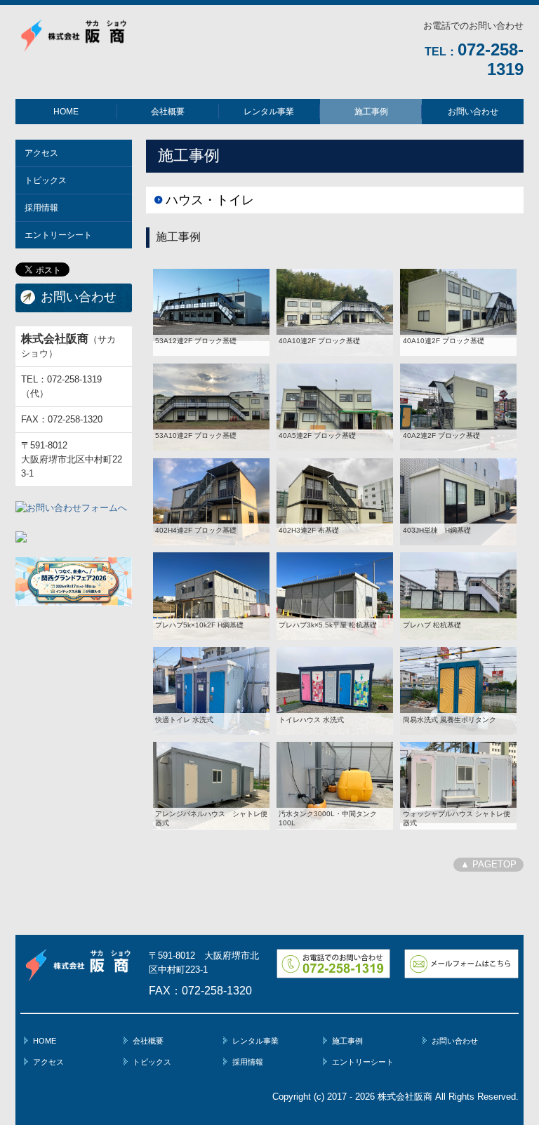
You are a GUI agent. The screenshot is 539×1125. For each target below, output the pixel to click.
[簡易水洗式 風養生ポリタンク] (458, 690)
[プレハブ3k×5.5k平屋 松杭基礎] (335, 595)
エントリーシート (58, 235)
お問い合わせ (473, 112)
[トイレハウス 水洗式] (335, 690)
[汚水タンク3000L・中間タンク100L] (335, 785)
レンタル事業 (269, 112)
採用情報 (41, 208)
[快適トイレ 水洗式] (211, 690)
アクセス (41, 153)
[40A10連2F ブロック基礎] (335, 311)
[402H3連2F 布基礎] (335, 500)
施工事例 (371, 112)
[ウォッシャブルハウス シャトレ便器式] (458, 781)
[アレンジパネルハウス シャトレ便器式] (211, 785)
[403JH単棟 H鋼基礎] (458, 500)
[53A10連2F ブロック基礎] (211, 406)
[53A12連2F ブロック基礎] (211, 304)
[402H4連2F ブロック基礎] (211, 500)
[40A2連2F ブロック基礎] (458, 406)
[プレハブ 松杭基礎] (458, 595)
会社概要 (168, 112)
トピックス (46, 180)
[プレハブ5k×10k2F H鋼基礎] (211, 595)
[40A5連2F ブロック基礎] (335, 406)
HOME (66, 112)
